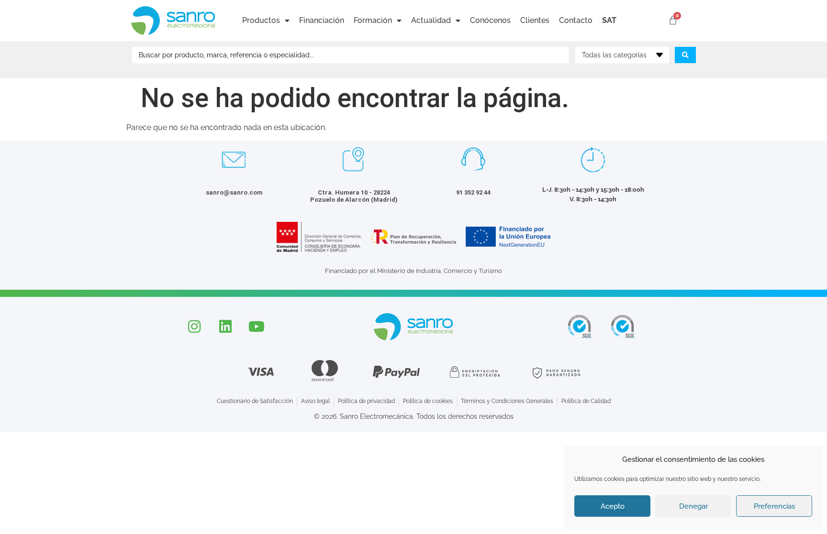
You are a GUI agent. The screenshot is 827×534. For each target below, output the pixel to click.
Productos (261, 20)
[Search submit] (685, 55)
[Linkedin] (225, 326)
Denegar (693, 506)
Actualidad (431, 20)
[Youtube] (256, 326)
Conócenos (490, 20)
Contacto (575, 20)
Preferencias (774, 506)
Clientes (534, 20)
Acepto (613, 506)
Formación (373, 20)
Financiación (321, 20)
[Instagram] (194, 326)
